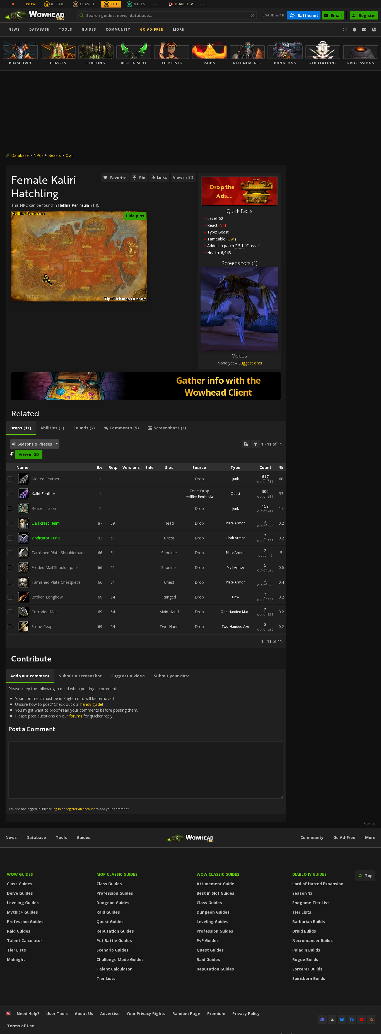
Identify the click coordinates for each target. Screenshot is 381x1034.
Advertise (110, 1013)
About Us (84, 1013)
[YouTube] (361, 1019)
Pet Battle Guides (114, 940)
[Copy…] (246, 444)
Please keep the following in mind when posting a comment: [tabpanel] (73, 748)
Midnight (16, 959)
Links (162, 177)
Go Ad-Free (151, 29)
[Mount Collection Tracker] (146, 386)
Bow (235, 597)
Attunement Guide (215, 883)
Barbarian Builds (308, 921)
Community (118, 29)
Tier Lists (16, 950)
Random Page (186, 1013)
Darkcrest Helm (46, 523)
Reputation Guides (115, 931)
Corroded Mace (46, 611)
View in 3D (183, 177)
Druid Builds (304, 931)
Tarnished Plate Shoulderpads (58, 552)
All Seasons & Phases (32, 444)
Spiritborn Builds (308, 978)
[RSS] (371, 1019)
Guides (89, 29)
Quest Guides (110, 921)
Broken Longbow (47, 597)
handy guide (91, 704)
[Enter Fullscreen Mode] (345, 29)
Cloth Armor (235, 538)
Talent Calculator (24, 940)
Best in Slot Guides (215, 893)
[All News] (12, 4)
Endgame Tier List (310, 902)
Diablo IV (184, 4)
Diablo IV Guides (309, 874)
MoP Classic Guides (117, 874)
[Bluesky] (342, 1019)
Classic (87, 4)
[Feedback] (364, 29)
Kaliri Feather (43, 493)
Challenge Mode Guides (120, 959)
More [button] (178, 29)
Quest (235, 493)
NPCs (38, 155)
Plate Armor (235, 523)
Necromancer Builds (312, 940)
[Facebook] (352, 1019)
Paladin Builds (306, 950)
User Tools (57, 1013)
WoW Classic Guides (218, 874)
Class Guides (19, 883)
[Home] (37, 15)
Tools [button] (65, 29)
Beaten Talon (44, 508)
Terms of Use (20, 1025)
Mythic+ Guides (22, 912)
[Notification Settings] (354, 29)
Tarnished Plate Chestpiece (56, 582)
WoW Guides (20, 874)
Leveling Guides (23, 902)
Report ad (369, 823)
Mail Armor (235, 567)
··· (154, 4)
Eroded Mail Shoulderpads (55, 567)
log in (57, 809)
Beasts (54, 155)
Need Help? (28, 1013)
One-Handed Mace (235, 611)
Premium (216, 1013)
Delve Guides (20, 893)
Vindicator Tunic (46, 538)
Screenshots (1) (239, 263)
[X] (332, 1019)
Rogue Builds (305, 959)
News (14, 29)
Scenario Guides (113, 950)
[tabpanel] (146, 541)
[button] (45, 275)
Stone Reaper (44, 626)
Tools (61, 837)
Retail (57, 4)
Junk (235, 478)
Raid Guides (18, 931)
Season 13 (302, 893)
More (370, 837)
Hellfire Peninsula (73, 205)
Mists (139, 4)
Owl (69, 155)
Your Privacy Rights (146, 1013)
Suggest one (249, 363)
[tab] (21, 428)
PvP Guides (208, 940)
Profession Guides (25, 921)
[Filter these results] (255, 444)
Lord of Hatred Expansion (317, 883)
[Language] (374, 29)
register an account (80, 809)
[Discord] (322, 1019)
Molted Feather (45, 478)
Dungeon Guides (113, 902)
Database (39, 29)
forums (75, 716)
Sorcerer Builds (307, 969)
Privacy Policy (246, 1013)
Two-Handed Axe (235, 626)
